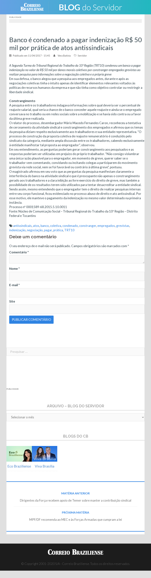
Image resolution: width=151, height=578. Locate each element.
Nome (14, 268)
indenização (17, 230)
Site (12, 301)
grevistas (122, 226)
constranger (87, 226)
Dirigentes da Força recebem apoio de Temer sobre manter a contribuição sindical (75, 500)
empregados (106, 226)
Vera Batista (64, 55)
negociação (35, 230)
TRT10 (69, 230)
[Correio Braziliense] (34, 7)
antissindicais (22, 226)
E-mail (14, 285)
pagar (48, 230)
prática (58, 230)
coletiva (55, 226)
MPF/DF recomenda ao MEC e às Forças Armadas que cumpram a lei (75, 519)
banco (45, 226)
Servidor (82, 55)
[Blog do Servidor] (90, 7)
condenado (70, 226)
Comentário (19, 252)
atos (36, 226)
